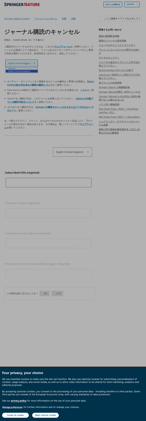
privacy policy (18, 400)
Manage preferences (12, 407)
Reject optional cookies (45, 415)
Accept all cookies (15, 415)
